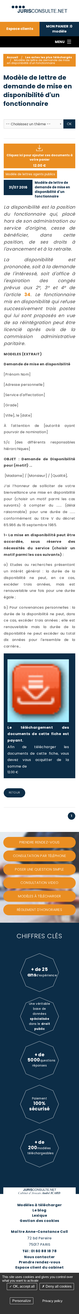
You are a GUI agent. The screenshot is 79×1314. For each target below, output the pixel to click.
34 (27, 294)
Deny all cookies (58, 1286)
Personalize (21, 1301)
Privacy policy (52, 1301)
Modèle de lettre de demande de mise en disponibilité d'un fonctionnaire (52, 189)
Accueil (12, 57)
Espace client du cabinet (39, 1267)
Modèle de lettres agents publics (30, 174)
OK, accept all (23, 1286)
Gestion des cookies (39, 1220)
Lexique (39, 1215)
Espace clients (19, 28)
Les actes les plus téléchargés (48, 57)
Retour (14, 792)
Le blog (39, 1210)
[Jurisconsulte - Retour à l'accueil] (39, 7)
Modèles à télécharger (39, 1205)
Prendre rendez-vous (39, 1262)
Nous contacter (39, 1256)
